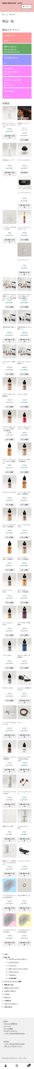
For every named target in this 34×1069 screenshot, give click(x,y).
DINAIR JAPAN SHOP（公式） (12, 3)
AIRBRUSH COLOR (12, 82)
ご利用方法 (7, 1000)
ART (11, 60)
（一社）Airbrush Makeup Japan (14, 1033)
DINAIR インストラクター (11, 988)
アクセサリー (13, 975)
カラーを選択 (24, 140)
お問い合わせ (8, 1007)
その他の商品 (13, 978)
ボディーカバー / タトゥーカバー (18, 969)
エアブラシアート (14, 972)
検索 (17, 1066)
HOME (6, 954)
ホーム (6, 14)
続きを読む (24, 172)
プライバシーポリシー (10, 1004)
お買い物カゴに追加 (9, 136)
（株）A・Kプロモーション (13, 1046)
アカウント (5, 1066)
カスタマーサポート (10, 991)
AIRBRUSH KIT (12, 71)
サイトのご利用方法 (10, 1024)
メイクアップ (13, 965)
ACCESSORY (9, 93)
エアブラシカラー (14, 962)
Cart (26, 1064)
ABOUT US (7, 997)
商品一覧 (7, 957)
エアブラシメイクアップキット (18, 959)
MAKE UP (9, 38)
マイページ (7, 1026)
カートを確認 (8, 1029)
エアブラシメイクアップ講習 (12, 981)
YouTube (6, 994)
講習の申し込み (9, 985)
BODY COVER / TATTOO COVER (11, 49)
